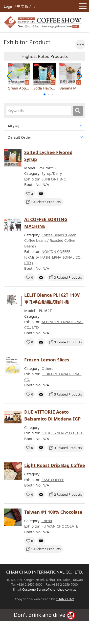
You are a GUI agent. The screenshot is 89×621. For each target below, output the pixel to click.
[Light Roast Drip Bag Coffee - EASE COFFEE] (13, 471)
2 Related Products (68, 494)
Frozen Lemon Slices (46, 360)
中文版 (22, 6)
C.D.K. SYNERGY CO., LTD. (63, 432)
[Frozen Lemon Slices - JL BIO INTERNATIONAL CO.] (13, 365)
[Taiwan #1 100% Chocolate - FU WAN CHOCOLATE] (13, 518)
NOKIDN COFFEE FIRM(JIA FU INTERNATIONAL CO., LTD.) (53, 257)
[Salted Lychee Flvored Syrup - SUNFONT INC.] (13, 158)
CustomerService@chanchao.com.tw (49, 589)
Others (47, 368)
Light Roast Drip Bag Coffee (54, 465)
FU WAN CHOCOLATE (60, 526)
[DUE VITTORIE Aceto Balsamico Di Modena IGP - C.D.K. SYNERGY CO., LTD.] (13, 417)
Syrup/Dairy (52, 173)
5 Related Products (68, 394)
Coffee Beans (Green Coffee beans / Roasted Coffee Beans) (50, 240)
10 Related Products (46, 202)
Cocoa (47, 520)
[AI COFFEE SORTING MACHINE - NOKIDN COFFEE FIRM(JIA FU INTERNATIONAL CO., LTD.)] (13, 225)
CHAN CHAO (65, 599)
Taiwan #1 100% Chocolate (53, 512)
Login (8, 6)
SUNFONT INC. (54, 179)
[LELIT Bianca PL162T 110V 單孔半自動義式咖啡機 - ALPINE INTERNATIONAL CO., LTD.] (13, 300)
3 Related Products (68, 277)
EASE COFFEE (53, 479)
